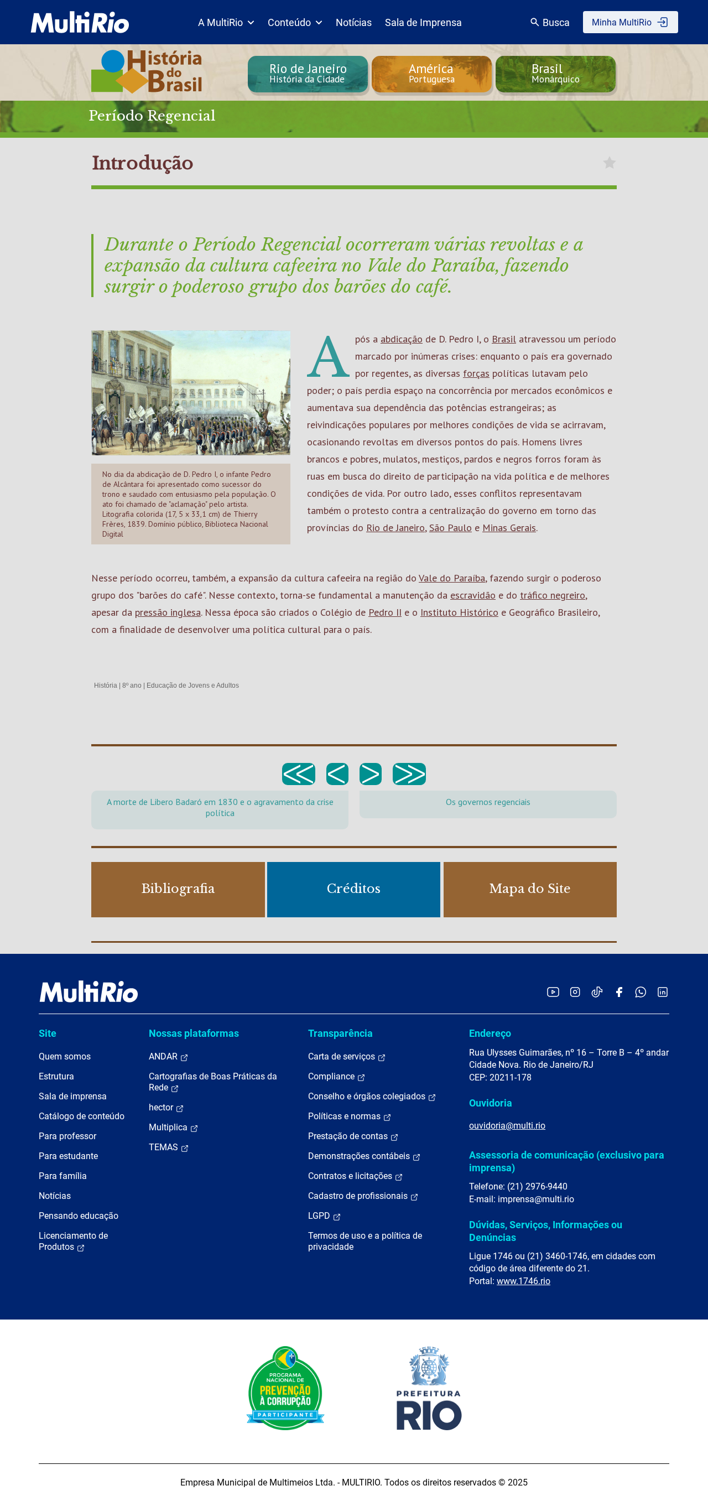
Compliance (332, 1076)
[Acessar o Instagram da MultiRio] (575, 992)
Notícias (354, 22)
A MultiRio (220, 22)
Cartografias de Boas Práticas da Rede (213, 1082)
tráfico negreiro (552, 595)
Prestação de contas (349, 1136)
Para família (63, 1176)
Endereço (490, 1033)
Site (47, 1033)
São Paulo (450, 527)
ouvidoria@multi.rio (507, 1125)
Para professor (67, 1136)
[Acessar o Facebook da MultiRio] (619, 992)
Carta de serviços (342, 1056)
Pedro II (385, 612)
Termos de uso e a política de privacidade (365, 1241)
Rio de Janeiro (395, 527)
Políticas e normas (345, 1116)
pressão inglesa (168, 612)
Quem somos (65, 1056)
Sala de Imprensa (423, 22)
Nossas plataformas (194, 1033)
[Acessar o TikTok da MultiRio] (597, 992)
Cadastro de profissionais (359, 1196)
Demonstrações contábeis (360, 1156)
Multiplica (169, 1127)
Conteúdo (289, 22)
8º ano (132, 685)
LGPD (320, 1216)
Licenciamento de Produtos (73, 1241)
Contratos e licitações (351, 1176)
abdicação (402, 339)
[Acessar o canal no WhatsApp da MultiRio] (641, 992)
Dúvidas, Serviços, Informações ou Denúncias (545, 1231)
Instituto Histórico (459, 612)
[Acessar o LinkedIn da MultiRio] (662, 992)
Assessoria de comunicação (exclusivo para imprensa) (566, 1161)
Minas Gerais (509, 527)
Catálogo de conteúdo (81, 1116)
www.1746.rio (523, 1281)
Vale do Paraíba (452, 578)
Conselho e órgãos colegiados (368, 1096)
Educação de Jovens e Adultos (193, 685)
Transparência (340, 1033)
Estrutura (56, 1076)
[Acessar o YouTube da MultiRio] (553, 992)
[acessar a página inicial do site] (80, 22)
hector (162, 1107)
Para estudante (68, 1156)
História (105, 685)
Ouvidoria (490, 1103)
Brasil (504, 339)
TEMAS (164, 1147)
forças (476, 373)
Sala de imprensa (73, 1096)
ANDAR (164, 1056)
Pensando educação (78, 1216)
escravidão (473, 595)
